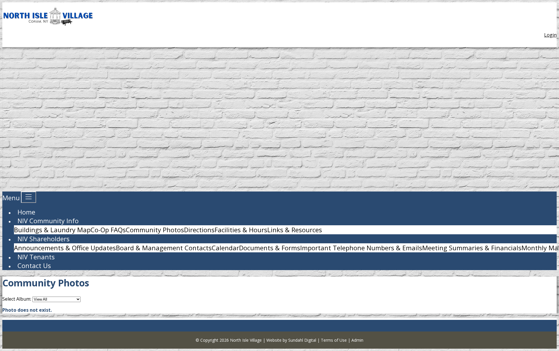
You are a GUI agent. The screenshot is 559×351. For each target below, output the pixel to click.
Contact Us (34, 265)
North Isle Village (246, 340)
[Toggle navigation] (28, 197)
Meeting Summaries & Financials (471, 247)
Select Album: (16, 299)
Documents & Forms (269, 247)
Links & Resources (294, 229)
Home (26, 212)
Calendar (225, 247)
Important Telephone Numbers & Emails (361, 247)
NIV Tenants (36, 256)
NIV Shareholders (43, 238)
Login (550, 35)
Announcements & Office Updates (65, 247)
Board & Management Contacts (164, 247)
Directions (199, 229)
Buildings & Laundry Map (52, 229)
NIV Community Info (48, 220)
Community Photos (155, 229)
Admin (357, 340)
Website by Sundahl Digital (291, 340)
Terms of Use (334, 340)
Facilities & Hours (241, 229)
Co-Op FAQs (108, 229)
